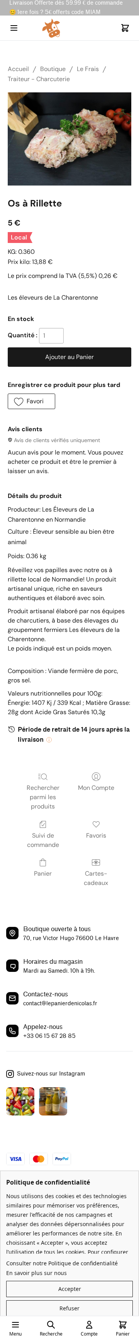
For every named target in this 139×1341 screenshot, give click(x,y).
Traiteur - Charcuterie (39, 79)
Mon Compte (96, 788)
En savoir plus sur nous (36, 1273)
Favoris (96, 835)
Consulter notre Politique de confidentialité (62, 1263)
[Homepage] (69, 28)
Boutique (53, 69)
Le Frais (88, 69)
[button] (31, 401)
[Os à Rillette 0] (69, 139)
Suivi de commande (43, 840)
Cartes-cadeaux (96, 878)
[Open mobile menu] (14, 28)
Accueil (18, 69)
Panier (43, 873)
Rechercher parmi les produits (43, 797)
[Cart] (125, 28)
